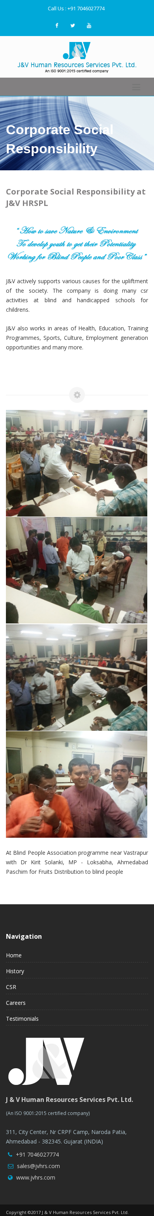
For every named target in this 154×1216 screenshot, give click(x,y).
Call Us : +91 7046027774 (76, 8)
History (15, 971)
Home (14, 955)
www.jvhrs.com (35, 1177)
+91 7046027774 (41, 1154)
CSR (11, 987)
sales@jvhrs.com (38, 1166)
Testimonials (22, 1018)
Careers (16, 1002)
